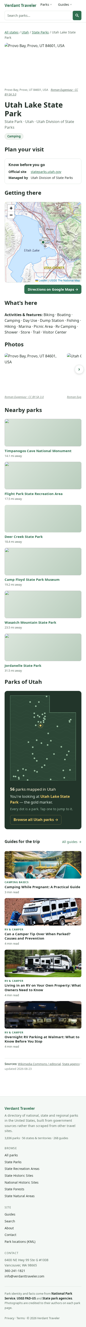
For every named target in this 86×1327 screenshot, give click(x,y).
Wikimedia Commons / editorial (39, 1064)
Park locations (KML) (20, 1241)
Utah (25, 32)
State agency (71, 1064)
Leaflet (42, 280)
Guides (63, 4)
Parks (44, 4)
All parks (11, 1155)
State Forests (14, 1189)
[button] (43, 242)
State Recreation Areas (22, 1168)
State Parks (40, 32)
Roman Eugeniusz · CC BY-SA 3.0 (24, 397)
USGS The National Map (64, 280)
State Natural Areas (20, 1196)
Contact (10, 1234)
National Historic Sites (22, 1182)
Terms (21, 1318)
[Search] (77, 15)
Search (10, 1221)
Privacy (9, 1318)
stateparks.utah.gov (46, 172)
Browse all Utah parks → (36, 819)
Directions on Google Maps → (53, 289)
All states (12, 32)
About (9, 1228)
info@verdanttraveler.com (24, 1276)
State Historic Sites (19, 1175)
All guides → (71, 842)
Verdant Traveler (20, 5)
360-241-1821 (15, 1271)
